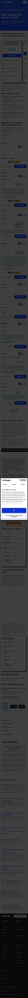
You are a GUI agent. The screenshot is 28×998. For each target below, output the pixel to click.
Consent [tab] (5, 484)
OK (14, 510)
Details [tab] (14, 484)
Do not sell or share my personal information (14, 516)
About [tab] (23, 484)
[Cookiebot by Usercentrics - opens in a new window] (20, 480)
